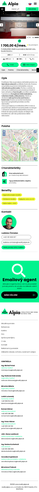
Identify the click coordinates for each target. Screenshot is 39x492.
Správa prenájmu (8, 338)
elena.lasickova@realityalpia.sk (12, 439)
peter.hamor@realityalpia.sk (11, 428)
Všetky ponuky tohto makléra (13, 247)
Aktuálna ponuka (7, 324)
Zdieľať (14, 9)
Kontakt (4, 345)
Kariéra (4, 331)
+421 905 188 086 (7, 414)
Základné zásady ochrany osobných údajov (18, 352)
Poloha (11, 70)
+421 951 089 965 (7, 449)
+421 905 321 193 (7, 426)
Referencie (5, 327)
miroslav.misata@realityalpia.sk (12, 391)
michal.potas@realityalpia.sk (11, 370)
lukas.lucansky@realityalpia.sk (12, 403)
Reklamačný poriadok (9, 348)
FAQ (2, 334)
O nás (3, 341)
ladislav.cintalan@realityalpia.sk (16, 242)
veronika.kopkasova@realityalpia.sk (14, 461)
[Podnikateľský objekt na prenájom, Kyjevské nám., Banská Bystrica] (17, 3)
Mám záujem (10, 295)
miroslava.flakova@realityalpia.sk (13, 472)
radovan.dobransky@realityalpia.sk (14, 380)
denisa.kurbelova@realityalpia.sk (13, 451)
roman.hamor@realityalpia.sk (12, 416)
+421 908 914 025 (7, 401)
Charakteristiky (23, 70)
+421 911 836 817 (9, 237)
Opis (3, 70)
